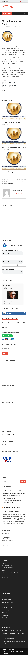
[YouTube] (20, 1)
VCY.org (8, 6)
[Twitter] (24, 1)
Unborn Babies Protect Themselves (11, 495)
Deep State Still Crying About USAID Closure (14, 490)
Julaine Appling (15, 26)
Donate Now (7, 336)
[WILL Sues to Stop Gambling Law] (14, 120)
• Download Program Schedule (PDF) (11, 265)
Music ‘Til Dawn (6, 604)
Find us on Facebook (9, 469)
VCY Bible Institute (6, 599)
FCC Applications (6, 617)
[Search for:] (14, 481)
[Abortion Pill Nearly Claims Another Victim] (14, 145)
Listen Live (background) (16, 245)
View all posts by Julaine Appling (18, 193)
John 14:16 (4, 327)
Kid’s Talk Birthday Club (8, 602)
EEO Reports (5, 615)
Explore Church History (11, 507)
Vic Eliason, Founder (7, 607)
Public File (4, 612)
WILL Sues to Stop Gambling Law (11, 122)
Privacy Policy (5, 610)
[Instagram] (26, 1)
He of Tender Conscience (9, 498)
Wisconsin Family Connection (8, 18)
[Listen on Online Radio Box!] (24, 313)
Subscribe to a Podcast (7, 597)
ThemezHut (5, 653)
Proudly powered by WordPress (9, 651)
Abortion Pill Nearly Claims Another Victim (14, 147)
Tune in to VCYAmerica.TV (8, 435)
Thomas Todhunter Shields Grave (11, 511)
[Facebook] (22, 1)
